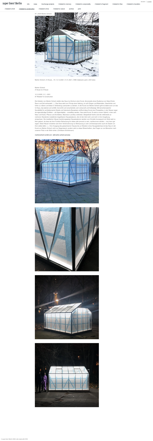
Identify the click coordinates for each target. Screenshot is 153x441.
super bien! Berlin (12, 3)
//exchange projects (47, 4)
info (28, 4)
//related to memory (64, 4)
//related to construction (26, 9)
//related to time (44, 9)
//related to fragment (101, 4)
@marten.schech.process (61, 135)
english (149, 1)
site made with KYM (22, 439)
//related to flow (117, 4)
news (35, 4)
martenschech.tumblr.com (43, 135)
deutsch (143, 1)
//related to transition (133, 4)
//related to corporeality (83, 4)
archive (71, 9)
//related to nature (59, 9)
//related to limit (10, 9)
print (79, 9)
